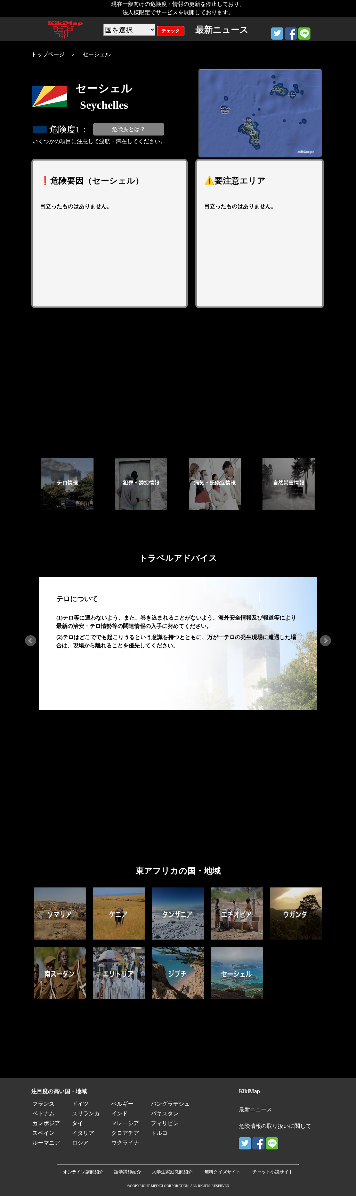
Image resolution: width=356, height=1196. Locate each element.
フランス (43, 1104)
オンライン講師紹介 (83, 1171)
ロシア (80, 1143)
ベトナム (43, 1113)
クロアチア (125, 1133)
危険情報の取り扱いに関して (275, 1126)
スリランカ (86, 1113)
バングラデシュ (170, 1104)
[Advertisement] (178, 383)
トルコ (159, 1133)
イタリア (83, 1133)
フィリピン (165, 1123)
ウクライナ (125, 1143)
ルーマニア (46, 1143)
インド (119, 1113)
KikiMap (249, 1091)
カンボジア (46, 1123)
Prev (30, 640)
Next (325, 640)
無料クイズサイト (222, 1171)
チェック (171, 30)
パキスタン (165, 1113)
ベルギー (122, 1104)
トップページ (48, 54)
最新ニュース (255, 1109)
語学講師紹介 (127, 1171)
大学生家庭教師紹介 (172, 1171)
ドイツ (80, 1104)
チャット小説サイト (272, 1171)
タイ (77, 1123)
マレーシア (125, 1123)
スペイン (43, 1133)
